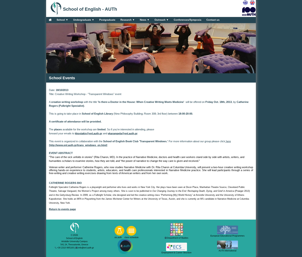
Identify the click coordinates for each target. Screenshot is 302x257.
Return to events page (62, 209)
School (62, 19)
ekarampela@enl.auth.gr (123, 133)
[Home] (50, 20)
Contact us (213, 19)
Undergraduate (83, 19)
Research (127, 19)
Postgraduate (107, 19)
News (144, 19)
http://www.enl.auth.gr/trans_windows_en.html (78, 145)
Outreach (161, 19)
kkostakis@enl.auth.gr (88, 133)
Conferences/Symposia (187, 19)
